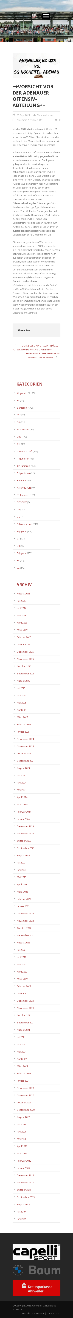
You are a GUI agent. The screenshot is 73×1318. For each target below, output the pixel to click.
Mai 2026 (21, 615)
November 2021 (25, 1008)
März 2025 (22, 717)
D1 (18, 422)
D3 (18, 545)
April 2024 (22, 797)
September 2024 (26, 760)
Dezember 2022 (25, 913)
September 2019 (26, 1197)
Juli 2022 (21, 949)
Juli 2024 (21, 775)
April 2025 (22, 709)
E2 (18, 567)
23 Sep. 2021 (23, 115)
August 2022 (23, 942)
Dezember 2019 (25, 1175)
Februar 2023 (24, 899)
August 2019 (23, 1204)
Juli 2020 (21, 1124)
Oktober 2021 (24, 1015)
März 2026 (22, 630)
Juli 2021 (21, 1037)
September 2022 (26, 935)
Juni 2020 (21, 1131)
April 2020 (22, 1146)
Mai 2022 (21, 964)
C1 (18, 538)
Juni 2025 (21, 695)
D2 (18, 509)
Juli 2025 (21, 688)
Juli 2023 (21, 862)
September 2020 (26, 1109)
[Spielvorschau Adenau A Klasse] (36, 65)
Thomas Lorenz (45, 115)
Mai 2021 (21, 1051)
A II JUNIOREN (24, 487)
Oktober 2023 (24, 840)
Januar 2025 (23, 731)
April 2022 (22, 971)
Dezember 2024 (25, 739)
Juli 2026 (21, 600)
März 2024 (22, 804)
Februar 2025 (24, 724)
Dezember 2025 (25, 651)
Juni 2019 (21, 1218)
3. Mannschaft (24, 524)
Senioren (33, 119)
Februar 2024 (24, 811)
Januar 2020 (23, 1168)
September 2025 (26, 673)
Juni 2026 (21, 608)
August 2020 (23, 1117)
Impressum (38, 1313)
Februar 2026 (24, 637)
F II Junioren (23, 458)
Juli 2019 (21, 1211)
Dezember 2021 (25, 1000)
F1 (18, 415)
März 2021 (22, 1066)
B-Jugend (22, 553)
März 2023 (22, 891)
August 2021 (23, 1029)
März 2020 (22, 1153)
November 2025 (25, 659)
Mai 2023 (21, 877)
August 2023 (23, 855)
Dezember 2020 (25, 1088)
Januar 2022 (23, 993)
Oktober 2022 (24, 928)
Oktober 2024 (24, 753)
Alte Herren (23, 429)
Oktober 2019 (24, 1189)
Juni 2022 (21, 957)
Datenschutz (53, 1313)
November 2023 (25, 833)
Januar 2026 (23, 644)
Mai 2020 (21, 1138)
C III (19, 444)
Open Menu (46, 16)
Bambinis (22, 480)
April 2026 (22, 622)
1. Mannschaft (24, 451)
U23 (41, 119)
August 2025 (23, 680)
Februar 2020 (24, 1160)
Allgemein (22, 119)
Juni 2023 (21, 869)
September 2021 (26, 1022)
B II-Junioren (23, 473)
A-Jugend (22, 531)
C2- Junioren (23, 465)
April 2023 (22, 884)
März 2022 (22, 979)
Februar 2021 (24, 1073)
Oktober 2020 (24, 1102)
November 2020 (25, 1095)
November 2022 (25, 920)
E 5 (18, 516)
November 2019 (25, 1182)
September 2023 (26, 848)
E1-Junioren (23, 495)
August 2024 (23, 768)
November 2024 (25, 746)
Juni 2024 (21, 782)
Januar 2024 (23, 819)
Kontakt (26, 1313)
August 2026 (23, 593)
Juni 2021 (21, 1044)
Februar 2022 (24, 986)
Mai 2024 (21, 789)
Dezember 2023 (25, 826)
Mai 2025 (21, 702)
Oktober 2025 (24, 666)
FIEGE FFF (22, 502)
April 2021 (22, 1059)
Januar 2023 (23, 906)
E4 (18, 560)
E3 (18, 400)
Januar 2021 (23, 1080)
